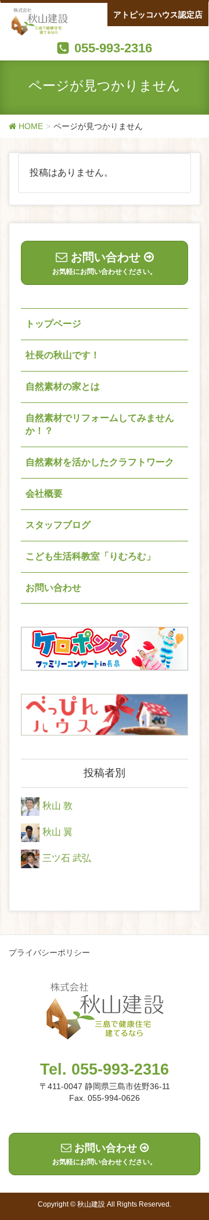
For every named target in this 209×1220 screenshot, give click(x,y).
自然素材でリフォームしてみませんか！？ (100, 424)
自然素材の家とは (63, 386)
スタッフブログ (58, 525)
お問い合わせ (53, 588)
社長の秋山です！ (63, 355)
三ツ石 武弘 (66, 858)
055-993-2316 (113, 48)
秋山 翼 (57, 832)
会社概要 (44, 493)
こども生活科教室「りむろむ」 (91, 556)
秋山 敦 (57, 806)
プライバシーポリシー (49, 952)
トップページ (53, 324)
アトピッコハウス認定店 (158, 14)
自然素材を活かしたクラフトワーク (100, 462)
